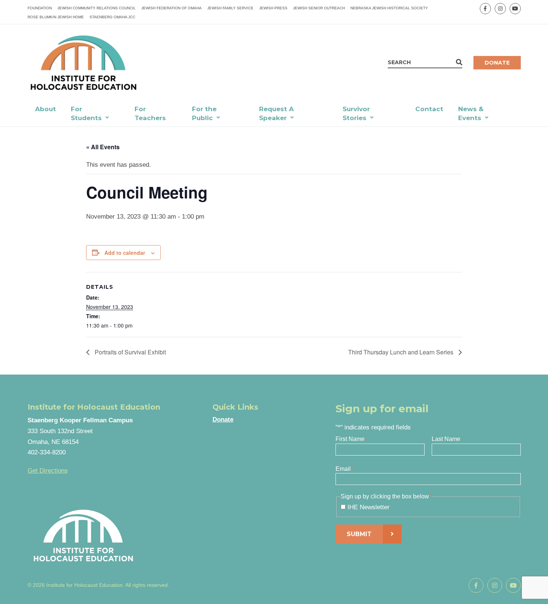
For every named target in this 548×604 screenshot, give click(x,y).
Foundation (40, 8)
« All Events (103, 147)
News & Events (471, 113)
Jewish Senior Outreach (319, 8)
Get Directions (48, 470)
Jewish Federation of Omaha (171, 8)
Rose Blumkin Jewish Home (56, 17)
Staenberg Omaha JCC (112, 17)
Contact (429, 109)
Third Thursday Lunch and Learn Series (401, 352)
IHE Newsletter (368, 507)
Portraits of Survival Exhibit (129, 352)
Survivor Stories (356, 113)
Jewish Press (273, 8)
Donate (497, 62)
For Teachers (150, 113)
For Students (86, 113)
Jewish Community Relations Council (96, 8)
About (45, 109)
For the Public (204, 113)
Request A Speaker (276, 113)
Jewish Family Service (230, 8)
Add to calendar (124, 252)
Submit (359, 534)
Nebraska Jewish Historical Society (389, 8)
